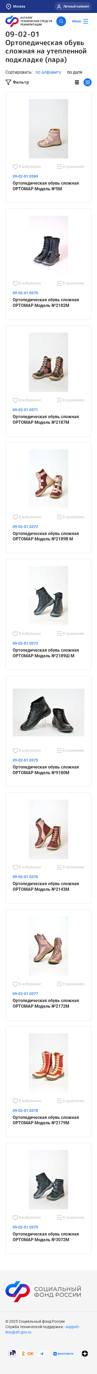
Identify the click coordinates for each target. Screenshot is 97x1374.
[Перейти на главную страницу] (28, 21)
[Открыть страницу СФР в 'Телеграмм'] (41, 1353)
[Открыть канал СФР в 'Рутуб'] (12, 1353)
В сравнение (73, 166)
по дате (74, 72)
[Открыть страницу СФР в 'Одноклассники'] (27, 1353)
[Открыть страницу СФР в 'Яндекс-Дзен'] (85, 1353)
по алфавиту (48, 72)
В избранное (29, 166)
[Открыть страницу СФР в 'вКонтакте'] (63, 1353)
